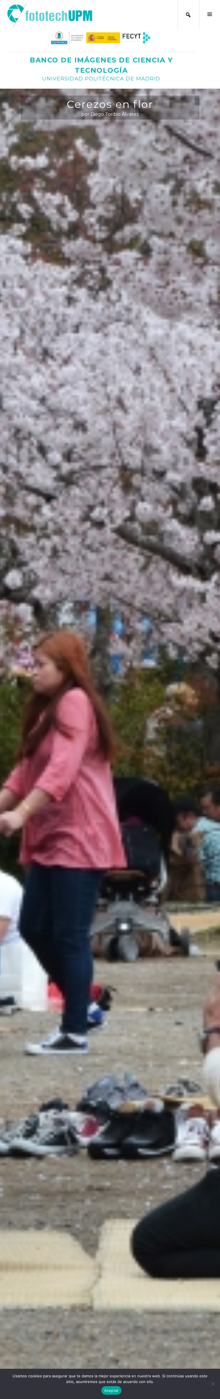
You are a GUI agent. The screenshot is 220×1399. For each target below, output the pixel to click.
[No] (213, 1384)
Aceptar (111, 1390)
